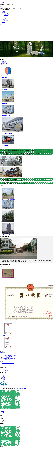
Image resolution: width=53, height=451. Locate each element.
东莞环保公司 (7, 370)
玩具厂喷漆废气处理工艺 (7, 357)
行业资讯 (5, 17)
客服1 (3, 411)
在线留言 (3, 22)
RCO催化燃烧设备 (5, 145)
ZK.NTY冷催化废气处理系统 (7, 133)
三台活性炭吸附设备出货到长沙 (8, 363)
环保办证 (3, 64)
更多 (1, 352)
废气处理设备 (6, 15)
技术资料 (5, 18)
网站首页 (3, 10)
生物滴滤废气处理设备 (6, 115)
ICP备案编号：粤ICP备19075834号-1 (22, 388)
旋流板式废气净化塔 (5, 103)
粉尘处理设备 (6, 13)
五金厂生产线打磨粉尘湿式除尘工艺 (9, 355)
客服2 (3, 412)
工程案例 (3, 19)
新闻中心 (3, 377)
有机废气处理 (6, 20)
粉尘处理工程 (6, 21)
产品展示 (3, 12)
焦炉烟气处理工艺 (6, 359)
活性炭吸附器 (4, 77)
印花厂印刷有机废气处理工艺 (8, 356)
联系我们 (3, 2)
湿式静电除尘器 (4, 89)
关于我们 (3, 11)
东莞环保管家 (4, 65)
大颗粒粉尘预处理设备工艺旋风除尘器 (9, 358)
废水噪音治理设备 (6, 14)
